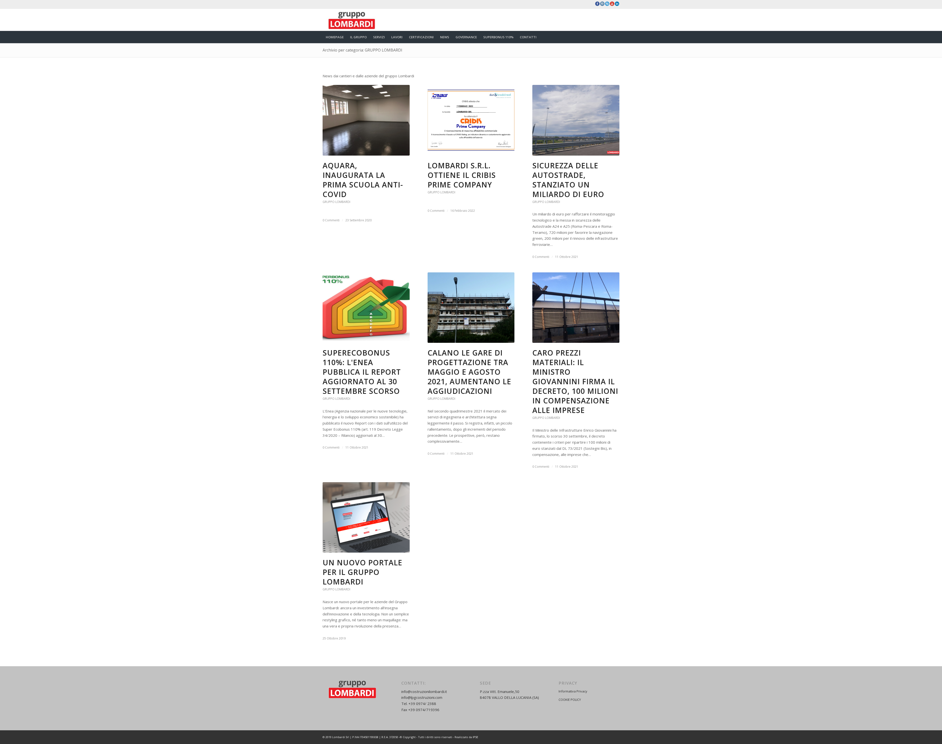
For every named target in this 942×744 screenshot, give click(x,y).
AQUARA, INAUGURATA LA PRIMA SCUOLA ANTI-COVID (363, 179)
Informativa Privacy (573, 691)
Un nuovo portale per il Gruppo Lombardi (362, 572)
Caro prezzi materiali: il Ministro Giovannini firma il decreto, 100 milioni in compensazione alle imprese (575, 381)
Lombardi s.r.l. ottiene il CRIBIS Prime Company (462, 175)
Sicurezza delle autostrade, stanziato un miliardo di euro (568, 179)
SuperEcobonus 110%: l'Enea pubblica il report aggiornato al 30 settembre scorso (362, 372)
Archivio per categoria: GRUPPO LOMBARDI (362, 50)
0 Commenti (331, 220)
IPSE (475, 737)
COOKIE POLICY (570, 699)
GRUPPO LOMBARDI (336, 202)
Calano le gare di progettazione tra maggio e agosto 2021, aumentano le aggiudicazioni (469, 372)
